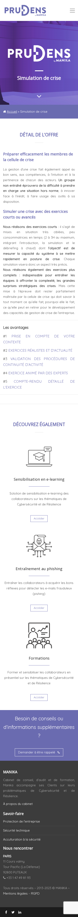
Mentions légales (15, 893)
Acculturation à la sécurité (22, 839)
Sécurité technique (16, 830)
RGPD (35, 893)
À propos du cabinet (18, 804)
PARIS (7, 856)
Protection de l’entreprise (21, 821)
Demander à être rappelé (37, 752)
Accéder (39, 518)
